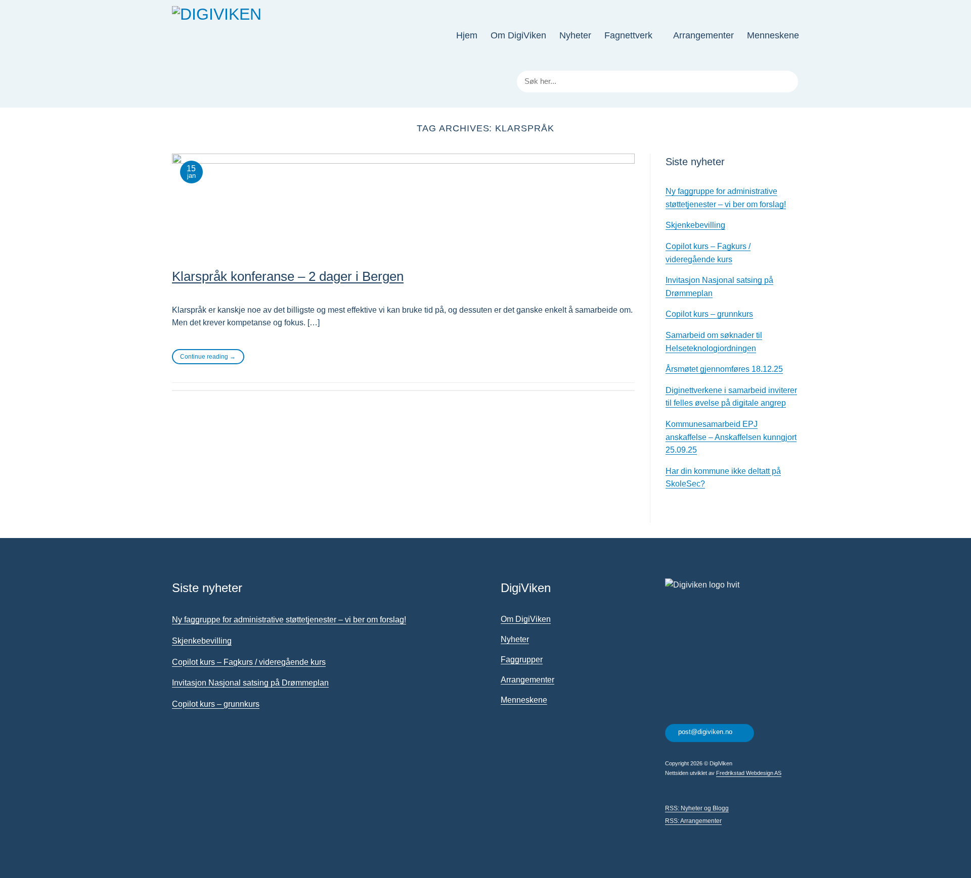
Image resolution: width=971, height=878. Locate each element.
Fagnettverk (628, 35)
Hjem (466, 35)
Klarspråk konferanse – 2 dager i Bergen (288, 276)
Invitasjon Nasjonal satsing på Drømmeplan (719, 287)
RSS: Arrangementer (693, 820)
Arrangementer (703, 35)
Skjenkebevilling (695, 225)
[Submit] (788, 81)
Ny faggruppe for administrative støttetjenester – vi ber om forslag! (726, 198)
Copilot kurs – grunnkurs (709, 314)
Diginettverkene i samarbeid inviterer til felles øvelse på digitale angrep (731, 397)
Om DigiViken (518, 35)
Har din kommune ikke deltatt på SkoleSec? (723, 478)
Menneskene (773, 35)
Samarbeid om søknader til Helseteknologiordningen (714, 342)
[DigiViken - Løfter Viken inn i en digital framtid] (238, 35)
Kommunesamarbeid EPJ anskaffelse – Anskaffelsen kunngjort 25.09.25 (731, 437)
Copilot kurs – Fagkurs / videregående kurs (708, 253)
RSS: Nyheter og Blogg (697, 808)
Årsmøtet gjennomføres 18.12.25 (724, 369)
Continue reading (208, 356)
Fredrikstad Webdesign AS (748, 773)
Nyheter (575, 35)
